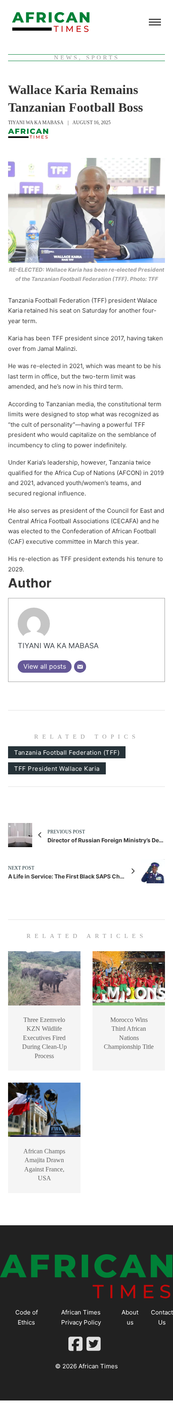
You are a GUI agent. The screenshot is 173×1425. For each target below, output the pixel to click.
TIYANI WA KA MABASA (36, 122)
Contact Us (162, 1317)
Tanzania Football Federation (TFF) (66, 752)
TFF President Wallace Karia (57, 768)
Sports (102, 57)
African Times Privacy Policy (81, 1317)
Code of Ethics (26, 1317)
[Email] (80, 667)
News (66, 57)
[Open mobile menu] (155, 22)
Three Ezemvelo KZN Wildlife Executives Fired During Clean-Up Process (44, 1037)
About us (130, 1317)
